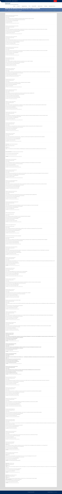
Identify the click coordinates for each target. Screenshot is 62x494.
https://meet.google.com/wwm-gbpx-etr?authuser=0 (15, 177)
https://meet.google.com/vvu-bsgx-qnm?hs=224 (15, 33)
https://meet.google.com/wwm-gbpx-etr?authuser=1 (15, 119)
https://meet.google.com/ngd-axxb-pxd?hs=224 (15, 363)
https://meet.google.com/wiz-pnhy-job (14, 460)
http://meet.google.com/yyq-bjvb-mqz (13, 330)
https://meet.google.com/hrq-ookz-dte (13, 395)
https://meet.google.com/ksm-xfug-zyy (14, 449)
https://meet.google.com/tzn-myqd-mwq (14, 319)
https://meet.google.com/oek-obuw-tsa (13, 209)
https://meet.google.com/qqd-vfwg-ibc (13, 308)
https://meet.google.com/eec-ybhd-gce (13, 232)
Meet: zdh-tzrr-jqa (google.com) (12, 428)
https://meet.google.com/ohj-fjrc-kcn (14, 482)
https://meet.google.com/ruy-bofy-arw (13, 254)
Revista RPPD (34, 6)
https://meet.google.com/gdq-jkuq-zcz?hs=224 (14, 221)
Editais (55, 1)
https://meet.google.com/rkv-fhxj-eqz (13, 76)
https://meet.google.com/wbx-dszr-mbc (13, 384)
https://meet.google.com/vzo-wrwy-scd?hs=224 (15, 109)
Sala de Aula (40, 6)
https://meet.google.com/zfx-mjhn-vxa (13, 340)
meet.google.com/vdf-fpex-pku (12, 98)
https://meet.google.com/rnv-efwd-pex (13, 44)
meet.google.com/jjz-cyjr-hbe (12, 65)
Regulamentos (24, 6)
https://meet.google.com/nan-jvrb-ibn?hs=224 (15, 156)
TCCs (29, 6)
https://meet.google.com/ (11, 416)
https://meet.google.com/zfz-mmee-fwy (13, 188)
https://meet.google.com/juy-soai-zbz (13, 351)
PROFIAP (7, 3)
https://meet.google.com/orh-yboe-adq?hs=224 (15, 86)
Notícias (45, 6)
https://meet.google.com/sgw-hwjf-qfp (13, 297)
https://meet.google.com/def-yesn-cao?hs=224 (14, 141)
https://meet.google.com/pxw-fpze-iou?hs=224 (14, 374)
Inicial (14, 6)
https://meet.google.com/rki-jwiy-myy (13, 130)
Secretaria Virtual (52, 6)
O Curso (18, 6)
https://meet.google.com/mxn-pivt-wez (14, 265)
